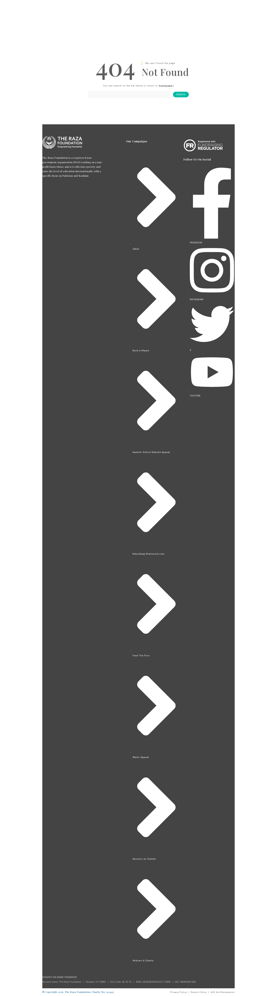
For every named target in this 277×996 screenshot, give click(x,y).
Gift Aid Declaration (223, 992)
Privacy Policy (178, 992)
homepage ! (166, 85)
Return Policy (199, 992)
